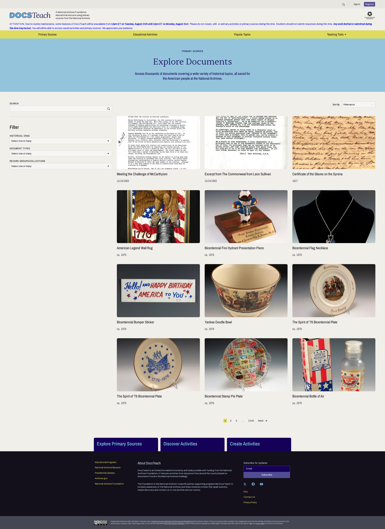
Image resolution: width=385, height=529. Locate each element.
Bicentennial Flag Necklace (333, 223)
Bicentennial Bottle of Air (333, 371)
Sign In (357, 4)
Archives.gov (101, 478)
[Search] (343, 4)
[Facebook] (253, 484)
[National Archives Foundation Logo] (369, 15)
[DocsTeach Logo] (30, 15)
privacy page (260, 523)
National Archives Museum (108, 467)
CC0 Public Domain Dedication (174, 523)
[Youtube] (261, 484)
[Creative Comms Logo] (100, 522)
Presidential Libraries (105, 473)
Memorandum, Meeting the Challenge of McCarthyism (158, 149)
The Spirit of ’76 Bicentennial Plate (333, 297)
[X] (245, 484)
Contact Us (249, 497)
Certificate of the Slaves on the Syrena (333, 149)
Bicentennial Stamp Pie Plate (246, 371)
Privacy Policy (250, 502)
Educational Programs (105, 462)
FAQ (245, 491)
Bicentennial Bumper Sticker (158, 297)
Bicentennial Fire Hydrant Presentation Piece (246, 223)
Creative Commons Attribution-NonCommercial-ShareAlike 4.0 (173, 521)
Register (369, 4)
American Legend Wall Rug (158, 223)
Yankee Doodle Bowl (246, 297)
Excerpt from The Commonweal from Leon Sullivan (246, 149)
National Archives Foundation (109, 483)
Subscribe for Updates (255, 463)
